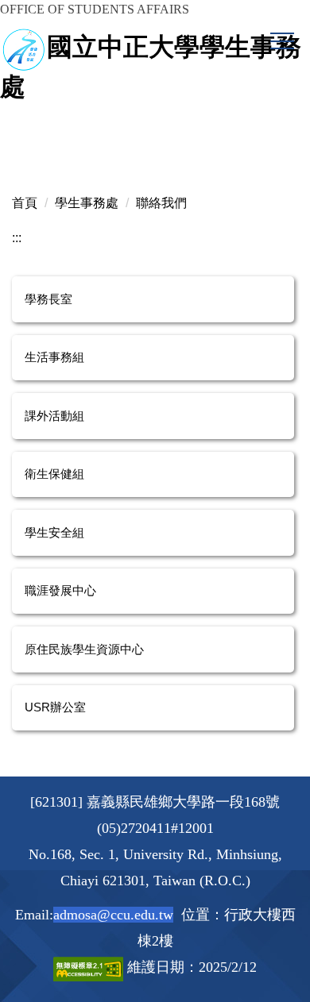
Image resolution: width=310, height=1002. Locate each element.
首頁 (24, 203)
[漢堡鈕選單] (282, 41)
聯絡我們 (161, 203)
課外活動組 (54, 415)
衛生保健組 (54, 473)
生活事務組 (54, 357)
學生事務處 (86, 203)
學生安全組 (54, 532)
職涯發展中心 (60, 590)
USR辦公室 (55, 707)
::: (16, 238)
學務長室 (48, 299)
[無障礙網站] (90, 967)
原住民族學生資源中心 (84, 649)
